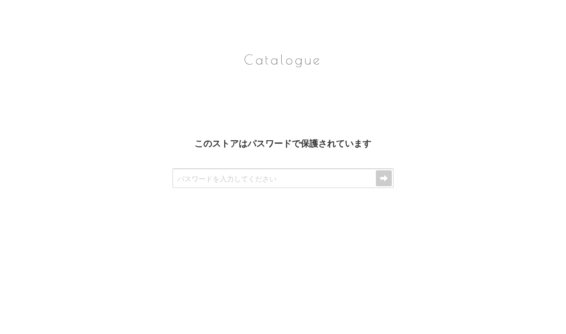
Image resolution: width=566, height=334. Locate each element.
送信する (384, 178)
